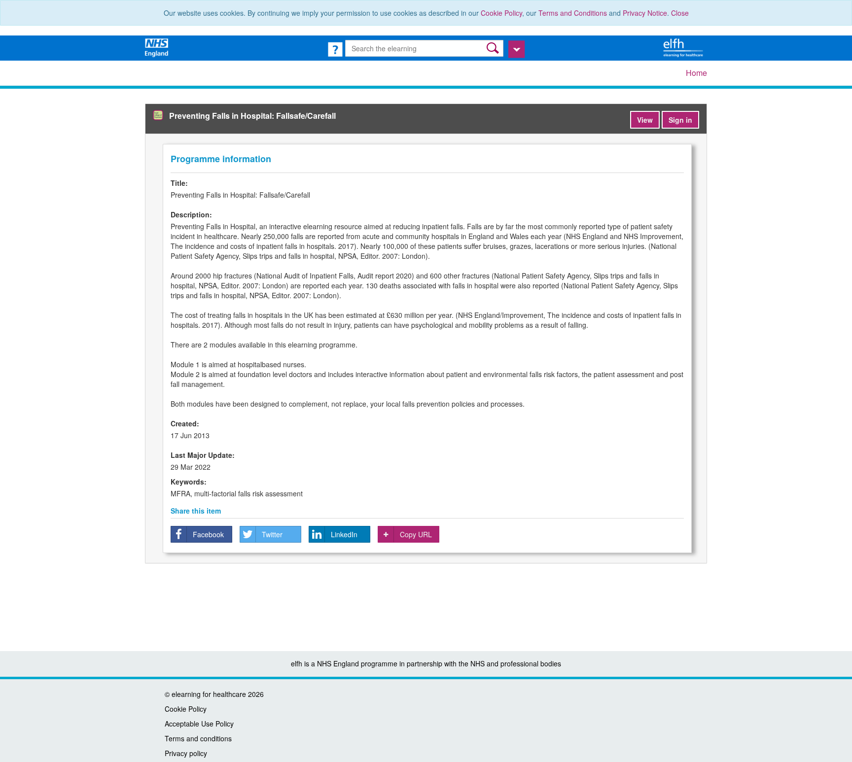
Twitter (272, 534)
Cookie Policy (501, 13)
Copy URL (416, 534)
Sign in (680, 120)
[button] (494, 48)
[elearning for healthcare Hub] (684, 47)
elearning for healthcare (209, 694)
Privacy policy (186, 753)
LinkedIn (344, 534)
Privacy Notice (645, 13)
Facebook (208, 534)
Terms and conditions (198, 738)
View (645, 120)
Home (696, 72)
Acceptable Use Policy (199, 723)
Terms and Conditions (572, 13)
